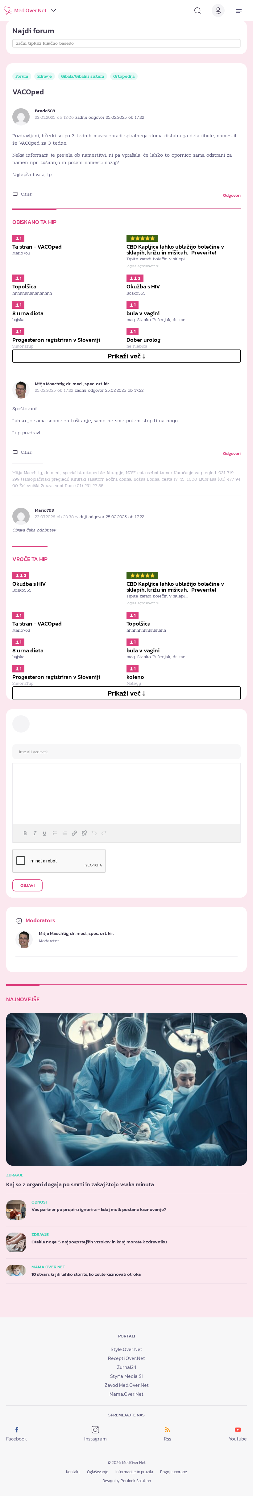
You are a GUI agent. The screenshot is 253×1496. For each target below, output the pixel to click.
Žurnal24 (126, 1367)
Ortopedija (124, 76)
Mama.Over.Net (126, 1394)
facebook (16, 1438)
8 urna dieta (28, 313)
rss (167, 1438)
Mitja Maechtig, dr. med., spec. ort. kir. (72, 383)
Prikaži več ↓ (127, 356)
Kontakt (73, 1472)
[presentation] (25, 833)
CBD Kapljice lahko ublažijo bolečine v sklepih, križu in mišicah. (175, 250)
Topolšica (24, 287)
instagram (95, 1438)
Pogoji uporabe (173, 1472)
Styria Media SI (126, 1376)
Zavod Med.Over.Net (127, 1385)
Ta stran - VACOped (37, 247)
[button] (25, 833)
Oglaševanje (97, 1472)
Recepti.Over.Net (126, 1358)
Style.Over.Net (126, 1349)
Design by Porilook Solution (126, 1481)
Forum (21, 76)
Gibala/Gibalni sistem (82, 76)
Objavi (27, 885)
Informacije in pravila (134, 1472)
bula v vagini (143, 313)
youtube (238, 1438)
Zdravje (44, 76)
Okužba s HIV (143, 287)
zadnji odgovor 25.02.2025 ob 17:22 (109, 117)
